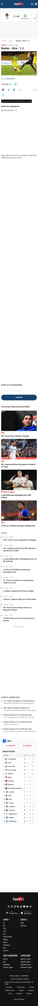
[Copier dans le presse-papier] (19, 90)
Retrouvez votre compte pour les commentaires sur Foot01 (19, 983)
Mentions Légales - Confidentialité (19, 976)
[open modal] (36, 4)
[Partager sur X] (9, 90)
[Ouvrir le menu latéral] (2, 4)
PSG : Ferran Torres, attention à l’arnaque (19, 540)
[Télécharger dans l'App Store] (26, 913)
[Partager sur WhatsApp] (16, 84)
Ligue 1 (3, 45)
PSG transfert (21, 987)
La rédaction (9, 987)
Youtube (21, 990)
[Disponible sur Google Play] (11, 913)
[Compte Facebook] (12, 906)
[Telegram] (14, 90)
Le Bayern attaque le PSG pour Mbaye (18, 591)
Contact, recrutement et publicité (20, 979)
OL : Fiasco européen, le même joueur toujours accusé (18, 581)
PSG (3, 433)
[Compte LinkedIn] (18, 906)
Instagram (31, 990)
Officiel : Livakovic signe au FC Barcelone (19, 599)
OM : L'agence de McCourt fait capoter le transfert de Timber (19, 549)
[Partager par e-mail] (3, 95)
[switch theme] (32, 4)
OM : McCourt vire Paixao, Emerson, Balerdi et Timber (17, 609)
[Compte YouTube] (24, 906)
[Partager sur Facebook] (3, 90)
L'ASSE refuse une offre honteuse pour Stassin (19, 619)
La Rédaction (10, 79)
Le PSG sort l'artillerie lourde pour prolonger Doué (16, 571)
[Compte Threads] (30, 906)
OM (2, 461)
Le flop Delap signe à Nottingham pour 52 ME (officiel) (20, 560)
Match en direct (10, 990)
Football (32, 987)
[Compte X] (9, 906)
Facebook (19, 993)
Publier (19, 397)
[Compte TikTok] (21, 906)
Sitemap (29, 993)
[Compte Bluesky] (27, 906)
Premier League (8, 492)
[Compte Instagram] (15, 906)
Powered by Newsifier (19, 999)
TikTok (10, 993)
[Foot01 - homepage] (19, 4)
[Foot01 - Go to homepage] (19, 899)
